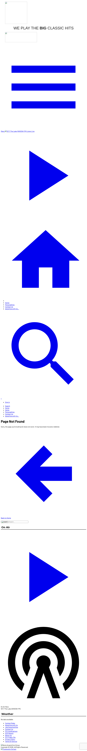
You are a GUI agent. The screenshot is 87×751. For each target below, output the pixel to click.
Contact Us (9, 307)
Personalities (10, 305)
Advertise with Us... (12, 309)
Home (7, 303)
